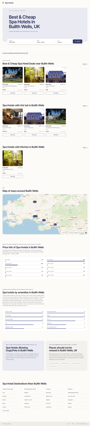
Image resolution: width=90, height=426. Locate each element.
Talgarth (48, 399)
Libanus (4, 407)
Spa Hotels (9, 3)
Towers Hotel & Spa (50, 86)
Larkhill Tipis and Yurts (29, 86)
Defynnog (70, 389)
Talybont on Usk (28, 399)
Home (10, 10)
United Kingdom (16, 10)
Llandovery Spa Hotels (8, 389)
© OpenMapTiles (71, 232)
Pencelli (69, 403)
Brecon (4, 399)
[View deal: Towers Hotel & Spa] (56, 75)
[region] (45, 214)
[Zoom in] (86, 196)
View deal (12, 93)
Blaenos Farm (49, 396)
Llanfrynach (48, 407)
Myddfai (26, 392)
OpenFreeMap (65, 232)
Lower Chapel (6, 410)
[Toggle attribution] (86, 233)
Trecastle (48, 389)
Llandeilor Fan (27, 396)
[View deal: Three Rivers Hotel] (13, 116)
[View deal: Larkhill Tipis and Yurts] (34, 75)
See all (85, 64)
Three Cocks (27, 407)
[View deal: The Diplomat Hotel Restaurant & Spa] (13, 75)
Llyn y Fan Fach (71, 396)
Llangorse (26, 403)
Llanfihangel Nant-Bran (73, 392)
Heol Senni (48, 392)
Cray (4, 392)
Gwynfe (4, 396)
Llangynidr (70, 399)
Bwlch (4, 403)
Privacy (68, 423)
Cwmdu (69, 407)
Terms (73, 423)
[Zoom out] (86, 198)
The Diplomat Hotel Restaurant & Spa (11, 86)
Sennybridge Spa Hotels (30, 389)
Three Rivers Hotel (7, 127)
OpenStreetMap (82, 232)
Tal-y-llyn (48, 403)
